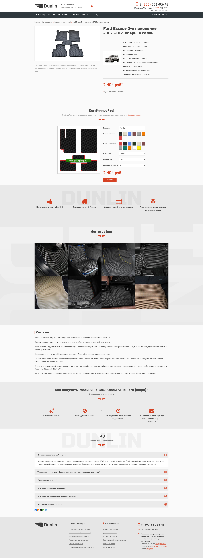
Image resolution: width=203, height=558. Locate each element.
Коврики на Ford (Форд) (63, 22)
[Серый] (139, 134)
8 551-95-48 (153, 4)
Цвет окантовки (109, 144)
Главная (37, 22)
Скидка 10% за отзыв (111, 529)
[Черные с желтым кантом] (118, 259)
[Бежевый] (125, 134)
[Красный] (121, 138)
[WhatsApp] (43, 510)
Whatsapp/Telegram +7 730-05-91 (151, 8)
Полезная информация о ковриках (81, 547)
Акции (76, 15)
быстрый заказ (134, 115)
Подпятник (107, 160)
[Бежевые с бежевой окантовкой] (51, 292)
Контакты (86, 15)
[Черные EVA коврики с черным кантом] (51, 259)
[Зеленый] (125, 148)
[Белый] (135, 148)
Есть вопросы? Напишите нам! (80, 533)
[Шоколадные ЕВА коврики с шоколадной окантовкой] (151, 292)
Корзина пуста (160, 15)
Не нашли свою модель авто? (80, 529)
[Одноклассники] (38, 510)
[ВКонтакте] (36, 510)
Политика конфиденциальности (114, 540)
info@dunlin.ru (161, 544)
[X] (41, 510)
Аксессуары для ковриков (78, 540)
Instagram (149, 549)
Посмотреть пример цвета (78, 160)
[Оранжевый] (144, 134)
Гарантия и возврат (110, 536)
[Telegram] (46, 510)
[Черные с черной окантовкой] (118, 292)
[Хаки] (135, 144)
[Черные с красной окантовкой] (85, 292)
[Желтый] (139, 148)
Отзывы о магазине (76, 544)
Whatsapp (154, 546)
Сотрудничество (109, 544)
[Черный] (121, 134)
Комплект (107, 154)
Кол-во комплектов (110, 165)
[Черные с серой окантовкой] (151, 259)
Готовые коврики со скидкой (79, 536)
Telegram (163, 546)
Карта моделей (43, 15)
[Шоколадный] (135, 134)
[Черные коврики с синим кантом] (85, 259)
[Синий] (130, 134)
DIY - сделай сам (109, 547)
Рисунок (106, 128)
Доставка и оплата (61, 15)
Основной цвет (109, 134)
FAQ (96, 15)
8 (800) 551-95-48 (152, 524)
